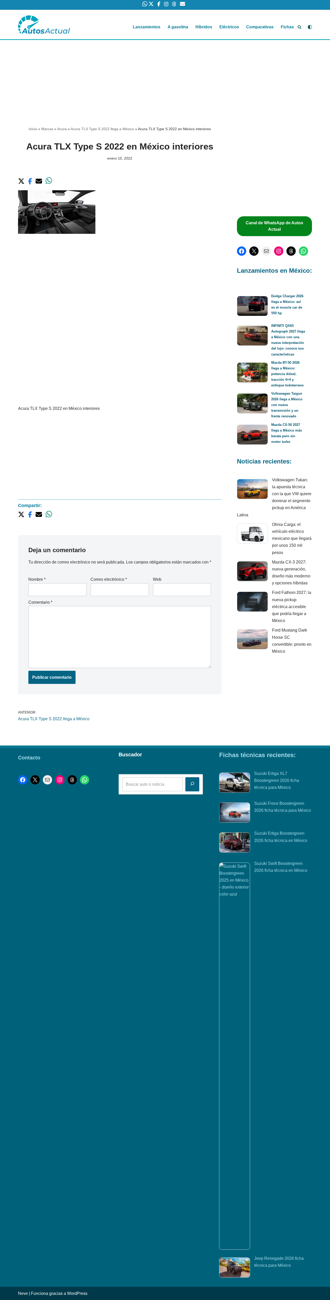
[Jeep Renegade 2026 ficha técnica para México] (234, 1268)
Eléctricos (229, 27)
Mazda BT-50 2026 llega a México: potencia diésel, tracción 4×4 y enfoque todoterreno (287, 374)
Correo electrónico (108, 579)
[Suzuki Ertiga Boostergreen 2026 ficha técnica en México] (234, 843)
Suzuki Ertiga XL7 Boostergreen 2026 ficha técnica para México (276, 780)
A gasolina (178, 27)
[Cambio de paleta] (310, 27)
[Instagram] (278, 251)
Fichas (287, 27)
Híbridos (203, 27)
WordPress (77, 1293)
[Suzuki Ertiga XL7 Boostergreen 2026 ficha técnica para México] (234, 784)
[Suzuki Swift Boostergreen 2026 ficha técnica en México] (234, 1056)
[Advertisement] (165, 78)
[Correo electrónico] (266, 251)
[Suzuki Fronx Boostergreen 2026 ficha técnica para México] (234, 813)
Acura (62, 129)
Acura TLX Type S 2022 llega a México (102, 129)
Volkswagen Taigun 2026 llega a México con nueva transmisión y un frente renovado (286, 405)
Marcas (47, 129)
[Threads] (291, 251)
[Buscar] (299, 27)
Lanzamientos (146, 27)
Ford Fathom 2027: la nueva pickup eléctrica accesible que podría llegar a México (291, 606)
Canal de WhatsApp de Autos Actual (274, 226)
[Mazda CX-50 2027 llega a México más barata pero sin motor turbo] (252, 435)
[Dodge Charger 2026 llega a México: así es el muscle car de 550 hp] (252, 307)
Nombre (37, 579)
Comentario (40, 602)
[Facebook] (241, 251)
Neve (23, 1293)
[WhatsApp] (303, 251)
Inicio (33, 129)
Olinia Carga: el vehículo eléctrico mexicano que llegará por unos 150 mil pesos (291, 538)
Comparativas (260, 27)
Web (157, 579)
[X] (254, 251)
